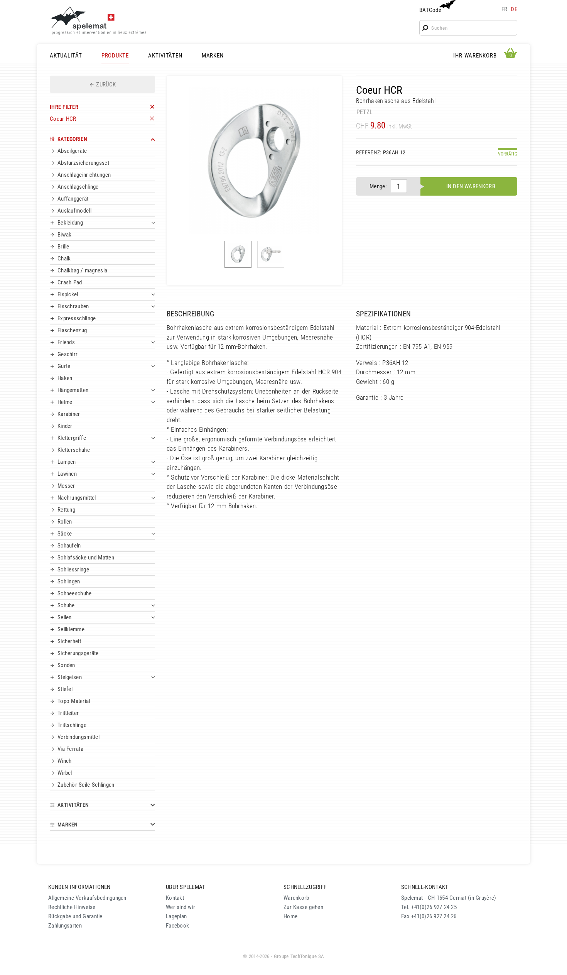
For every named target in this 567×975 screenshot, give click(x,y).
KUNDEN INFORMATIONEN (79, 887)
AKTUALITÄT (66, 55)
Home (290, 916)
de (514, 9)
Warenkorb (296, 897)
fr (504, 9)
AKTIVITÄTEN (165, 55)
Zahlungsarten (65, 925)
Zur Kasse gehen (303, 907)
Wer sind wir (180, 907)
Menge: (378, 186)
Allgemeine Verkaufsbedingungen (87, 897)
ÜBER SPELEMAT (186, 887)
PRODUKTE (115, 55)
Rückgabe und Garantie (75, 916)
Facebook (177, 925)
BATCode (430, 10)
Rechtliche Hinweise (71, 907)
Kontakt (175, 897)
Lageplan (176, 916)
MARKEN (213, 55)
